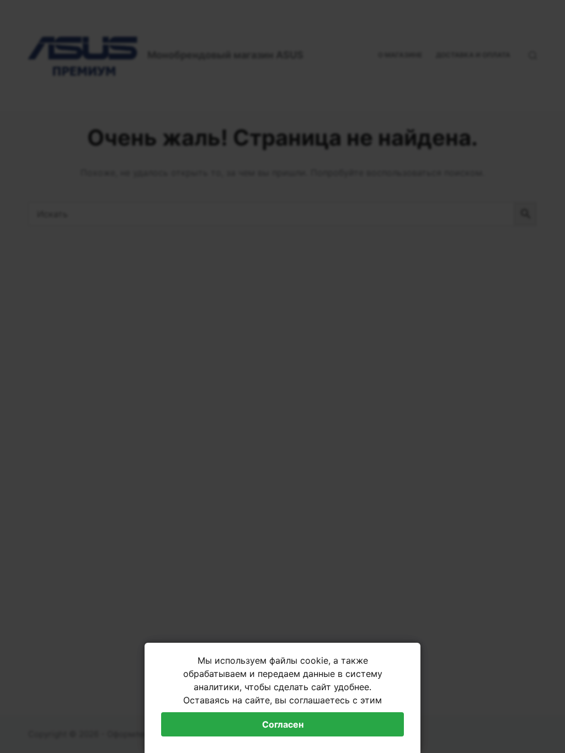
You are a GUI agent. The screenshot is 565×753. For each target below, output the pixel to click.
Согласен (282, 724)
